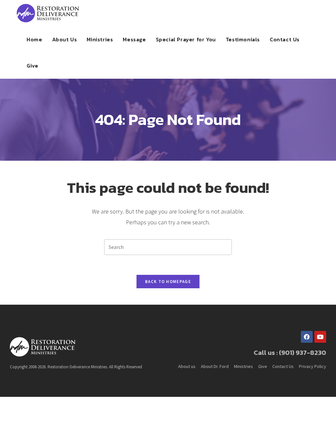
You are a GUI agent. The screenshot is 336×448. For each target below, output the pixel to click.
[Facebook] (307, 337)
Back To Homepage (168, 281)
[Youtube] (320, 337)
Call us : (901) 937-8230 (290, 352)
